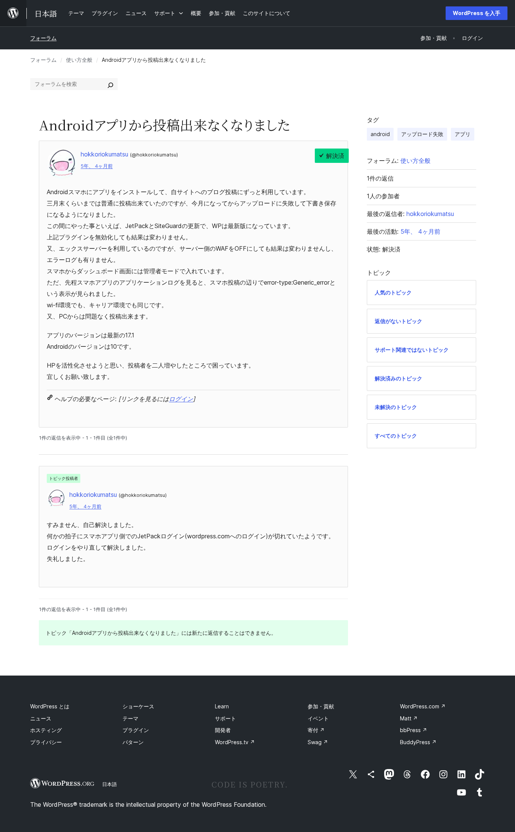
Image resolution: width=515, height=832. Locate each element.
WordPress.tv (235, 742)
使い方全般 (79, 60)
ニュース (40, 718)
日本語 (109, 784)
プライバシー (46, 742)
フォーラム (43, 38)
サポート (225, 718)
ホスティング (46, 730)
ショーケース (138, 706)
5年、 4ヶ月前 (97, 166)
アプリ (463, 134)
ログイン (181, 399)
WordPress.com (423, 706)
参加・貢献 (321, 706)
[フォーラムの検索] (110, 84)
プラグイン (136, 730)
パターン (133, 742)
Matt (409, 718)
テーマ (130, 718)
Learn (222, 706)
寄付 (316, 730)
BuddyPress (418, 742)
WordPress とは (49, 706)
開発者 (223, 730)
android (380, 134)
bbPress (413, 730)
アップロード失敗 (422, 134)
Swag (318, 742)
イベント (318, 718)
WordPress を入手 (476, 13)
